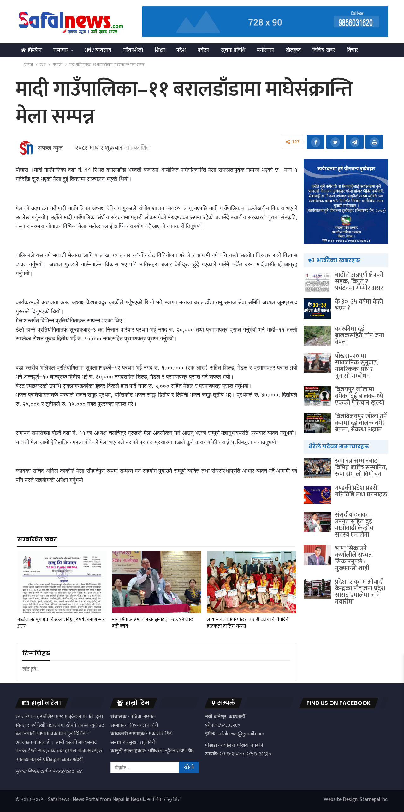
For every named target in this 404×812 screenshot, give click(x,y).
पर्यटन (203, 50)
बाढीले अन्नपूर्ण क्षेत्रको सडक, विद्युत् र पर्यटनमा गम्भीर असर (359, 281)
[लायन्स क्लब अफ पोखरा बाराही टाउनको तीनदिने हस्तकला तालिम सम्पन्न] (251, 582)
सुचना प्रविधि (233, 50)
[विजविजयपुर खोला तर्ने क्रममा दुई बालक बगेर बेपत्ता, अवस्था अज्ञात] (317, 423)
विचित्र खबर (323, 50)
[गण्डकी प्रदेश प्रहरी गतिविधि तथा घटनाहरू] (317, 495)
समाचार (60, 50)
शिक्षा (160, 50)
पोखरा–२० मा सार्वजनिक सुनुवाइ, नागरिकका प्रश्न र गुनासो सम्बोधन (356, 366)
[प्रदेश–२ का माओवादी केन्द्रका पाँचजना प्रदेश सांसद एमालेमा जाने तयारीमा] (317, 589)
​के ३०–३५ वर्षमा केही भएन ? (359, 305)
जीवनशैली (133, 50)
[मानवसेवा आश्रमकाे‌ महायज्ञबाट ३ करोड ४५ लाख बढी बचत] (156, 582)
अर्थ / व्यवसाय (98, 50)
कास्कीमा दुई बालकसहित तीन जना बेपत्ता (359, 335)
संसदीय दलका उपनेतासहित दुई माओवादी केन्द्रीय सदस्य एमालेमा (354, 524)
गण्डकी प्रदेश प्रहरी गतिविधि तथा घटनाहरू (361, 491)
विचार (352, 50)
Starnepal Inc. (374, 799)
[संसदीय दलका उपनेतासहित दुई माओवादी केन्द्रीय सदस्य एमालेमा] (317, 522)
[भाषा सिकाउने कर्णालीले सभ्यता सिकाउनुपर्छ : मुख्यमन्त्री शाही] (317, 555)
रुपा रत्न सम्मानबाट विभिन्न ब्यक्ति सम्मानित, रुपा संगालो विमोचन (361, 467)
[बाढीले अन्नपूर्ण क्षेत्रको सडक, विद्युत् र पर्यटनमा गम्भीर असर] (61, 582)
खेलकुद (293, 50)
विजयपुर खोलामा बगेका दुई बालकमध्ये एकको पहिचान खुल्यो (359, 396)
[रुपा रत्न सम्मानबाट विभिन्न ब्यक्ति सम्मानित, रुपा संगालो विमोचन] (317, 468)
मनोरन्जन (265, 50)
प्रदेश (181, 50)
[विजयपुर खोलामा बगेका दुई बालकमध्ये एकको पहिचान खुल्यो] (317, 396)
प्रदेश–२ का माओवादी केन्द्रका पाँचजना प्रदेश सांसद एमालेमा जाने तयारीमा (360, 591)
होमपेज (35, 50)
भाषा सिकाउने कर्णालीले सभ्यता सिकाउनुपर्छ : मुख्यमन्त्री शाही (354, 558)
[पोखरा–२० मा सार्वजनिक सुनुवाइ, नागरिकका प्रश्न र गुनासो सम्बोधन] (317, 363)
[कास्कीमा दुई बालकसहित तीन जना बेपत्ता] (317, 336)
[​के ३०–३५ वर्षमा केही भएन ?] (317, 308)
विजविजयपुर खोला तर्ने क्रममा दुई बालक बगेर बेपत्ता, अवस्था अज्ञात (361, 423)
